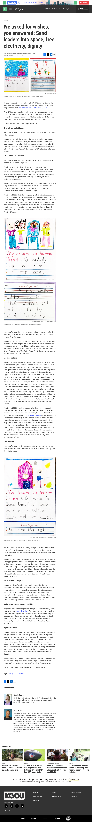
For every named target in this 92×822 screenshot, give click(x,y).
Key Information (37, 796)
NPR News (21, 673)
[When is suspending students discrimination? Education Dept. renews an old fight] (57, 755)
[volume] (10, 9)
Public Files (36, 800)
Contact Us (74, 796)
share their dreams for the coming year (33, 108)
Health (26, 763)
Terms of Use (36, 792)
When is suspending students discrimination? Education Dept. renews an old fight (57, 768)
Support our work (76, 792)
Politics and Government (53, 763)
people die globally (22, 611)
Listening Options (57, 796)
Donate (85, 3)
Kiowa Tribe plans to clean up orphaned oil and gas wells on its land (12, 767)
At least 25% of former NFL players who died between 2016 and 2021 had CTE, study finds (33, 768)
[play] (5, 9)
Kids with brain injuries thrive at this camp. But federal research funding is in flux (79, 768)
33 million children (34, 415)
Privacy (54, 792)
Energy (6, 20)
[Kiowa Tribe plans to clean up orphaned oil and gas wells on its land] (12, 755)
